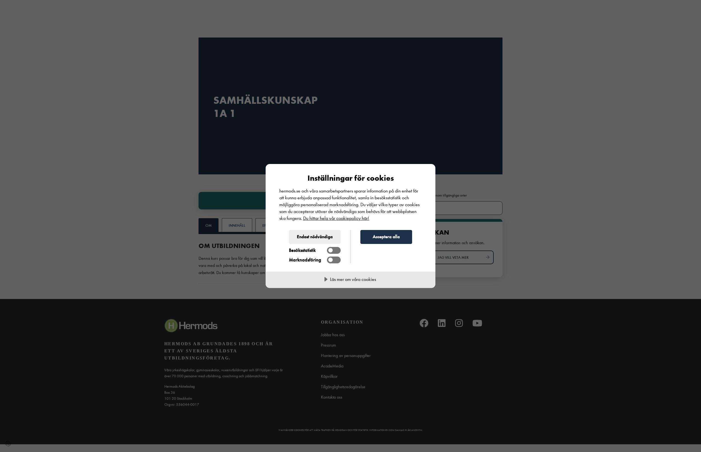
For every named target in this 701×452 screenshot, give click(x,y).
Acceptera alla (386, 236)
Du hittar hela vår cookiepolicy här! (336, 218)
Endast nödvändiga (315, 236)
